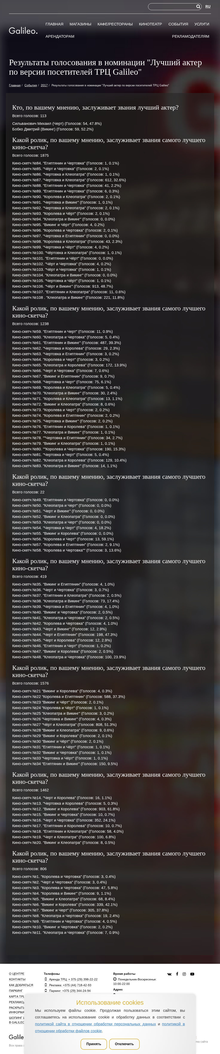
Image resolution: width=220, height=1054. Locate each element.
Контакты (17, 979)
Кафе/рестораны (115, 24)
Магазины (80, 24)
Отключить (124, 1044)
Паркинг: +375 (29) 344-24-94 (70, 990)
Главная (54, 24)
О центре (16, 973)
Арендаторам (60, 36)
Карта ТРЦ (17, 996)
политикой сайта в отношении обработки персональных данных (95, 1024)
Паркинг (16, 990)
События (178, 24)
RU (208, 6)
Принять (93, 1044)
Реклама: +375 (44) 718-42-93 (70, 985)
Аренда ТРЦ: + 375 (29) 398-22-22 (73, 979)
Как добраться (21, 985)
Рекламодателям (190, 36)
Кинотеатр (150, 24)
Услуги (201, 24)
